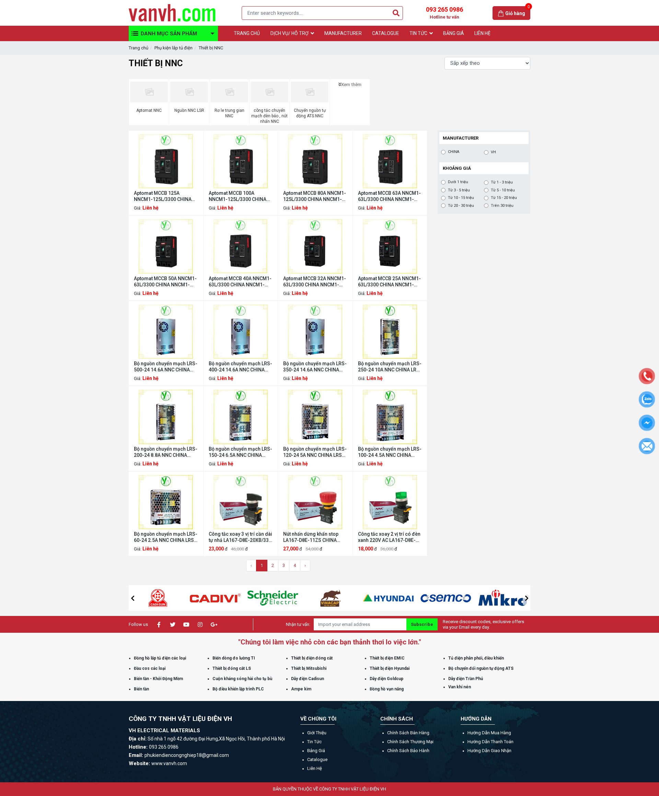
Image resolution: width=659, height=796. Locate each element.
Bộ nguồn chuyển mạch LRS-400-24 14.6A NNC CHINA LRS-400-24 (240, 367)
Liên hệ (314, 768)
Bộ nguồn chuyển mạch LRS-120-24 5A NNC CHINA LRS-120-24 (315, 452)
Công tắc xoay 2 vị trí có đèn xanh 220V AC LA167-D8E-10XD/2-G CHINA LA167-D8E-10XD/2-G (389, 537)
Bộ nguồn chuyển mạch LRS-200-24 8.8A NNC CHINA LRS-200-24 (165, 452)
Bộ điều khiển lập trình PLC (238, 689)
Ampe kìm (301, 689)
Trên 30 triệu (502, 205)
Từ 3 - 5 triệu (459, 190)
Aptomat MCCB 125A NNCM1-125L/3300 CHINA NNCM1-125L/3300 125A (163, 196)
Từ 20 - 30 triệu (461, 205)
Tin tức (314, 741)
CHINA (453, 152)
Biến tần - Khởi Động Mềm (158, 678)
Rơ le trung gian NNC (229, 113)
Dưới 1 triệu (458, 182)
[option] (159, 598)
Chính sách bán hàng (408, 732)
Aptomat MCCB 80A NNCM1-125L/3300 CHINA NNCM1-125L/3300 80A (314, 196)
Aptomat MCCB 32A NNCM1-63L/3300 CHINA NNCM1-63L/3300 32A (314, 282)
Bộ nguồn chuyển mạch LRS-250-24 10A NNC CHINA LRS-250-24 (389, 367)
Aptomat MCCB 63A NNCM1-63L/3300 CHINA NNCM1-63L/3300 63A (389, 196)
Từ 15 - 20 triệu (504, 197)
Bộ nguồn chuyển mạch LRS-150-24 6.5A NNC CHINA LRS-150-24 (240, 452)
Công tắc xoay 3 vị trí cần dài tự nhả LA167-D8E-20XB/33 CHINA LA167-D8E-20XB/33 (240, 537)
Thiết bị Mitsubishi (308, 668)
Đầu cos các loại (149, 668)
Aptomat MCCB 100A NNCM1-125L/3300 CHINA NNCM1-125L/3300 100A (237, 196)
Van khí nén (459, 687)
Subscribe (422, 624)
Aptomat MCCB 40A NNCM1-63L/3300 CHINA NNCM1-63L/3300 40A (240, 282)
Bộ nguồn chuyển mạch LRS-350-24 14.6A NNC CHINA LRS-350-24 (315, 367)
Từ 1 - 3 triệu (502, 182)
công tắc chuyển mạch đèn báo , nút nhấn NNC (269, 116)
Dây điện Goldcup (386, 678)
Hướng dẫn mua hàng (489, 732)
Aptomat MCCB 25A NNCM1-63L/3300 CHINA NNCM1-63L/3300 (389, 282)
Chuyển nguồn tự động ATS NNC (310, 113)
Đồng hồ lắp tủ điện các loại (160, 658)
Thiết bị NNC (211, 47)
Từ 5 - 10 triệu (503, 190)
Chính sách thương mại (410, 741)
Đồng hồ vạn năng (387, 689)
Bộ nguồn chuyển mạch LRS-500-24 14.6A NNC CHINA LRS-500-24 (165, 367)
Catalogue (317, 759)
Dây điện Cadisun (307, 678)
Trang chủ (138, 47)
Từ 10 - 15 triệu (461, 197)
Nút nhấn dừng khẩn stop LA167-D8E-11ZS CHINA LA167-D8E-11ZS (310, 537)
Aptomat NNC (149, 110)
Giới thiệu (316, 732)
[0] (501, 12)
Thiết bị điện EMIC (387, 658)
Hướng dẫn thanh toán (490, 741)
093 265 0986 (444, 13)
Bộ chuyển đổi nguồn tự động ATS (480, 668)
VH (493, 152)
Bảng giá (316, 750)
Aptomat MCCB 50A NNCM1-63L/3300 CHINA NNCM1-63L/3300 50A (165, 282)
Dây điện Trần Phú (465, 678)
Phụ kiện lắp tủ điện (173, 47)
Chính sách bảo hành (408, 750)
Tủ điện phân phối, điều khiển (476, 658)
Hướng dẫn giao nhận (489, 750)
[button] (132, 598)
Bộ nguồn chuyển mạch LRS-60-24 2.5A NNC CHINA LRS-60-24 (165, 537)
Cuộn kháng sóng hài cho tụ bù (242, 678)
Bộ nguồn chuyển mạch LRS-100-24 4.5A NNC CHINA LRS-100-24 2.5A (389, 452)
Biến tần (141, 689)
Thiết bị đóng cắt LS (231, 668)
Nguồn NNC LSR (189, 110)
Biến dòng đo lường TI (233, 658)
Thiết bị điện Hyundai (389, 668)
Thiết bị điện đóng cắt (312, 658)
